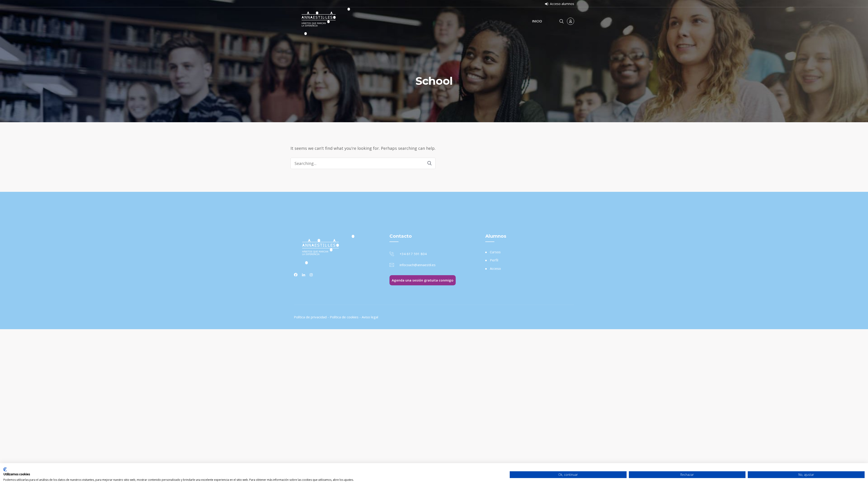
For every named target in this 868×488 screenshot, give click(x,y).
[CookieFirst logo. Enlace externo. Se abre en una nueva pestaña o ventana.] (5, 469)
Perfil (494, 260)
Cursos (495, 252)
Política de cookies (344, 317)
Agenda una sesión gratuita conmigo (422, 280)
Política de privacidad (310, 317)
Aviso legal (370, 317)
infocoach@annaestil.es (418, 265)
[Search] (427, 163)
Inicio (537, 21)
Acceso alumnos (561, 4)
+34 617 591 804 (413, 253)
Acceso (495, 268)
